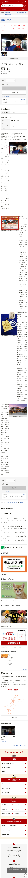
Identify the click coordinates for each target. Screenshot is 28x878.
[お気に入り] (25, 875)
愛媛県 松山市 (4, 741)
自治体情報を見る (15, 690)
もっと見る (23, 669)
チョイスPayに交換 (6, 830)
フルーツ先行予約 (5, 792)
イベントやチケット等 (12, 502)
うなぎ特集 (4, 804)
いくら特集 (17, 804)
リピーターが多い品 (6, 767)
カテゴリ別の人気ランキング (8, 763)
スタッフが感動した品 (6, 788)
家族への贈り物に (5, 834)
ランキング (16, 9)
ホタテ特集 (17, 809)
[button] (25, 6)
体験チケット (22, 502)
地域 (10, 9)
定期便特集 (17, 813)
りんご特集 (4, 809)
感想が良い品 (4, 771)
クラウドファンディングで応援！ (9, 825)
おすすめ (23, 9)
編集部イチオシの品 (6, 784)
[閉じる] (25, 869)
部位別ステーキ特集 (6, 813)
